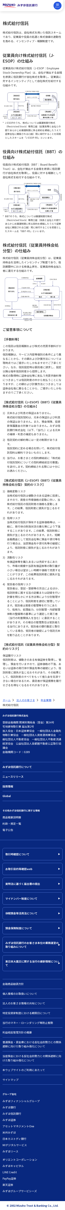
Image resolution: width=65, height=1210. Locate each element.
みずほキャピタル (13, 1166)
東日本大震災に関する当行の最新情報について (32, 963)
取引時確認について (17, 854)
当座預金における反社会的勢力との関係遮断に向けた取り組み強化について (31, 1058)
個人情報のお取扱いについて (19, 994)
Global (6, 796)
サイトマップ (10, 1080)
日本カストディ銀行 (14, 1139)
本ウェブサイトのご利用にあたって (23, 1070)
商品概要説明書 (11, 817)
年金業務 (46, 700)
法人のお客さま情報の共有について (23, 1003)
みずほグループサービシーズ (19, 1191)
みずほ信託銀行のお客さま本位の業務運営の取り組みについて (32, 944)
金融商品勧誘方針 (13, 984)
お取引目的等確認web (18, 869)
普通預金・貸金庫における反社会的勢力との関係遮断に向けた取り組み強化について (31, 1044)
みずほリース (10, 1151)
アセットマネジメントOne (18, 1126)
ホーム (7, 700)
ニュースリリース (13, 777)
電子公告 (7, 830)
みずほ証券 (9, 1120)
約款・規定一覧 (11, 824)
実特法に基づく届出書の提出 (22, 884)
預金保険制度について (18, 928)
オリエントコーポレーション (19, 1160)
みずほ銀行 (9, 1107)
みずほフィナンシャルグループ (21, 1101)
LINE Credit (9, 1172)
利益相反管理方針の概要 (17, 1032)
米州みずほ (9, 1132)
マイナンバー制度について (21, 898)
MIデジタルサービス (14, 1145)
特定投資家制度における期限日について (26, 1013)
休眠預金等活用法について (21, 913)
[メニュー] (58, 6)
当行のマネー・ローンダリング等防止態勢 (27, 1023)
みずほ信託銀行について (17, 767)
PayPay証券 (9, 1178)
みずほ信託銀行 (11, 1114)
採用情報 (7, 786)
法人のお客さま (25, 700)
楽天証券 (7, 1185)
